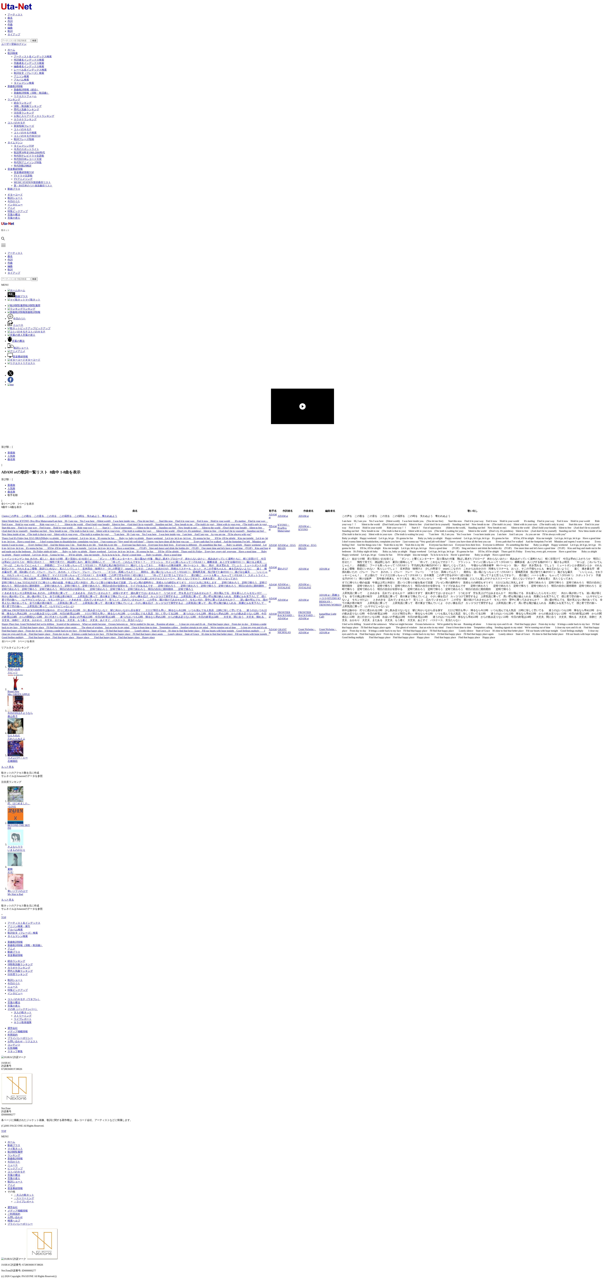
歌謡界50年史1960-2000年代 (29, 152)
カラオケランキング (25, 119)
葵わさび (283, 568)
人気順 (11, 456)
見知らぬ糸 (14, 669)
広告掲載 (13, 1048)
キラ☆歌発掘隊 (23, 1022)
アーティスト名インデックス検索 (33, 56)
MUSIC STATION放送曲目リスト (32, 182)
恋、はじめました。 (19, 803)
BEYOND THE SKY (19, 825)
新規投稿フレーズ (24, 126)
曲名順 (11, 459)
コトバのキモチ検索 (25, 132)
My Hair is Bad (15, 894)
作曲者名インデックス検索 (29, 63)
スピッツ (13, 672)
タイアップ (14, 34)
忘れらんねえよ (16, 738)
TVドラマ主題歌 (23, 175)
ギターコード (15, 194)
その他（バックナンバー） (23, 1009)
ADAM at (283, 516)
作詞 (10, 21)
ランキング (14, 99)
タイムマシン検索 (24, 83)
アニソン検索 (21, 76)
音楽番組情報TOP (24, 172)
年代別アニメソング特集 (28, 162)
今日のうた (14, 201)
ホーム (11, 50)
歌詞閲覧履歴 (15, 1152)
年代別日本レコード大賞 (28, 159)
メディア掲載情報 (18, 1031)
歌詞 (10, 31)
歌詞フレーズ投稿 (24, 139)
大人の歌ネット (23, 1012)
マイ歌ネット (15, 1148)
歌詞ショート (15, 198)
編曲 (10, 27)
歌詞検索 (13, 53)
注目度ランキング (24, 112)
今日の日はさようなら (20, 713)
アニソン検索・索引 (19, 926)
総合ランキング (23, 102)
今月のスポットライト (26, 149)
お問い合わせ (15, 1217)
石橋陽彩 (13, 761)
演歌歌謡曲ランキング (20, 964)
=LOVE (12, 806)
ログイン (21, 44)
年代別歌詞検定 (23, 165)
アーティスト (15, 14)
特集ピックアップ (18, 211)
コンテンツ (14, 1044)
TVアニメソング (23, 179)
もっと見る (7, 767)
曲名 (10, 18)
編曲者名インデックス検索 (29, 66)
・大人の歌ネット (24, 1195)
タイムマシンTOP (24, 146)
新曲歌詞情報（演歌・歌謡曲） (31, 93)
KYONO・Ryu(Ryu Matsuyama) (284, 528)
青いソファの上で (18, 891)
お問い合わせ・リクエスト (23, 1041)
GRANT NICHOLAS (284, 631)
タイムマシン (15, 142)
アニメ (11, 208)
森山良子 (13, 716)
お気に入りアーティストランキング (34, 116)
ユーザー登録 (8, 44)
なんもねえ (14, 735)
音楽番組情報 (15, 169)
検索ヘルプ (14, 1220)
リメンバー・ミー (18, 757)
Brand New (13, 691)
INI (9, 828)
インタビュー (15, 204)
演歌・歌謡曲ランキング (28, 106)
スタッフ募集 (15, 1051)
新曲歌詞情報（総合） (26, 89)
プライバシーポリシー (20, 1038)
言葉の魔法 (14, 214)
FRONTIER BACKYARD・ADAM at (286, 615)
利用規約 (13, 1034)
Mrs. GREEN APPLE (19, 694)
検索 (34, 40)
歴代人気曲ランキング (26, 109)
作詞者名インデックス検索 (29, 59)
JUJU (10, 872)
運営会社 (13, 1028)
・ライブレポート (24, 1201)
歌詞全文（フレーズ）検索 (29, 73)
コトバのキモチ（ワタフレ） (24, 999)
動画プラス (14, 189)
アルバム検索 (21, 79)
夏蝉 (10, 869)
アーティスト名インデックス (24, 923)
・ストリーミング (24, 1198)
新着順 (11, 452)
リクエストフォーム (25, 96)
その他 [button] (11, 1191)
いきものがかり (16, 850)
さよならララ (15, 846)
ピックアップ (15, 1168)
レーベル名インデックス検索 (30, 69)
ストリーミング (23, 1015)
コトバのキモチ (16, 122)
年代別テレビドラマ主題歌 (29, 155)
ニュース (13, 986)
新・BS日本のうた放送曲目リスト (33, 185)
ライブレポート (23, 1019)
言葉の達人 (14, 218)
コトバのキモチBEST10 (27, 136)
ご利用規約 (14, 1214)
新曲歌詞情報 (15, 86)
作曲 (10, 24)
